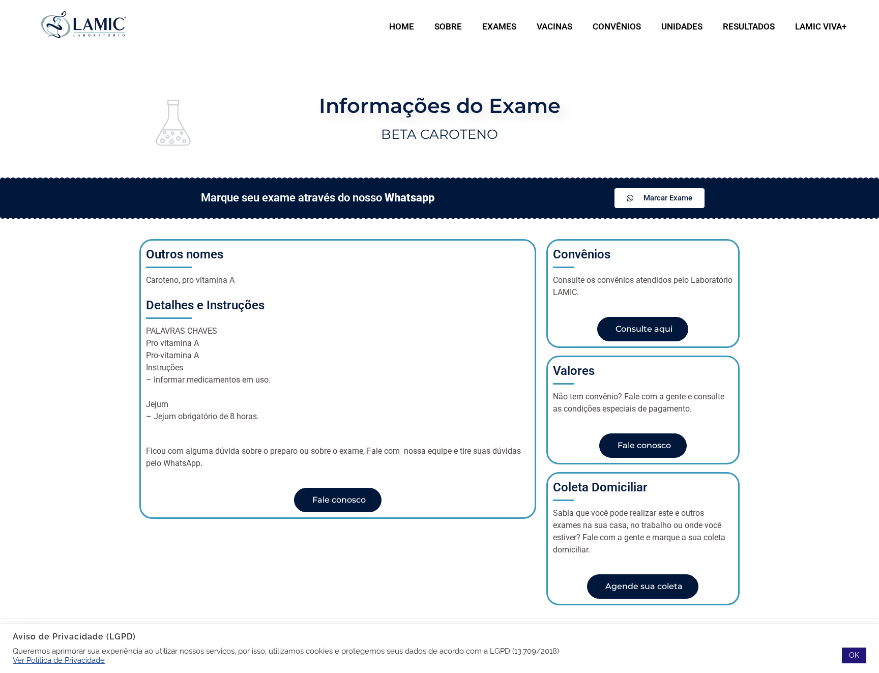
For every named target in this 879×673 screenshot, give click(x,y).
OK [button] (854, 655)
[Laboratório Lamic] (83, 25)
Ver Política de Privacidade (59, 660)
